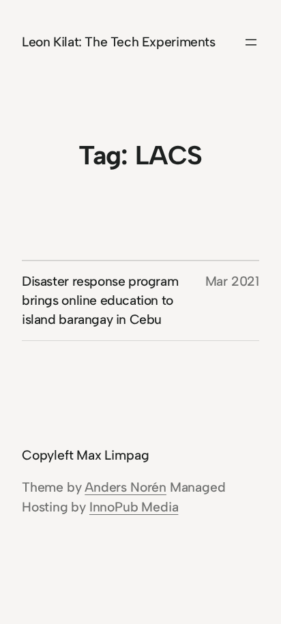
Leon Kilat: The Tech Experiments (119, 42)
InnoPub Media (133, 507)
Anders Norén (125, 487)
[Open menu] (251, 42)
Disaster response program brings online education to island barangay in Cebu (100, 300)
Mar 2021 (232, 281)
